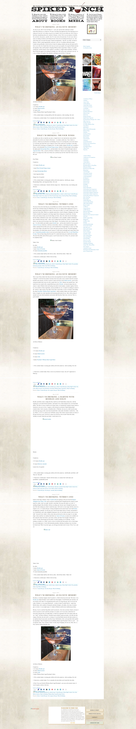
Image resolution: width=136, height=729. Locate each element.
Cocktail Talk (53, 499)
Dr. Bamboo (86, 178)
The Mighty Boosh (87, 146)
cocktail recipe (67, 194)
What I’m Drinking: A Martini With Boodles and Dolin (55, 398)
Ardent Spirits (86, 162)
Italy (51, 129)
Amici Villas (86, 102)
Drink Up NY (86, 183)
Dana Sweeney (86, 110)
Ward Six (85, 149)
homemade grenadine (42, 250)
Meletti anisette (41, 108)
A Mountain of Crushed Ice (89, 157)
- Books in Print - (95, 710)
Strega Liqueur (86, 230)
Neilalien (85, 132)
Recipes (53, 129)
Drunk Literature (87, 116)
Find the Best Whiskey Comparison (91, 195)
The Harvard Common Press (89, 143)
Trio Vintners (86, 246)
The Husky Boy (86, 145)
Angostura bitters (37, 150)
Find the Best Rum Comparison (90, 190)
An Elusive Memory (39, 125)
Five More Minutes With (88, 124)
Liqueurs (51, 390)
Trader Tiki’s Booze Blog (88, 245)
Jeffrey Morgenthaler (87, 203)
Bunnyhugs (85, 170)
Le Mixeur (85, 206)
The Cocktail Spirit (87, 235)
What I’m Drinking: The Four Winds (56, 135)
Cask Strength (86, 171)
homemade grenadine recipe (42, 232)
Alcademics (85, 159)
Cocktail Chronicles (87, 174)
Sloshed (85, 222)
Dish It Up (85, 114)
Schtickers (85, 140)
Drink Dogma (86, 179)
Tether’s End (44, 265)
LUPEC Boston (86, 210)
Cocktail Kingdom (87, 176)
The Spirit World (87, 241)
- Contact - (94, 717)
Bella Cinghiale (86, 46)
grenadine (76, 264)
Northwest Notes (87, 134)
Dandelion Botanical (87, 111)
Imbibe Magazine (87, 200)
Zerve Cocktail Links (87, 251)
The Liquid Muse (87, 237)
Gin (73, 125)
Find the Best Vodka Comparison (90, 194)
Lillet (39, 110)
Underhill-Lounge (87, 248)
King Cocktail (86, 205)
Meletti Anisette (36, 127)
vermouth (52, 490)
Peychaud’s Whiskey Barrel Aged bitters (47, 291)
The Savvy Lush (86, 240)
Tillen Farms (86, 148)
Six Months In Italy (87, 48)
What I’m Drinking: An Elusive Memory (55, 27)
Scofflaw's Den (86, 221)
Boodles (54, 223)
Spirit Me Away (86, 227)
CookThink (85, 108)
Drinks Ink (85, 186)
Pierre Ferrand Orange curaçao (51, 147)
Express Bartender (87, 187)
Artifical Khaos (86, 103)
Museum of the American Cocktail (90, 214)
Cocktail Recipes (59, 125)
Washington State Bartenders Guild (91, 249)
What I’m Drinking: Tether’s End (55, 204)
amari (36, 264)
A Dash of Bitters (87, 155)
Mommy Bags (86, 130)
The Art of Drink (87, 232)
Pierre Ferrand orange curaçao (56, 195)
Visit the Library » (97, 92)
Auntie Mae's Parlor (87, 105)
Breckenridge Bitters (45, 149)
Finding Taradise (87, 122)
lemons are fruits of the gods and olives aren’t (42, 488)
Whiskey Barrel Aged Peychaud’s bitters (56, 127)
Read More (72, 723)
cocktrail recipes (58, 585)
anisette (45, 386)
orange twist (46, 195)
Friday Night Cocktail (68, 125)
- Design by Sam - (95, 722)
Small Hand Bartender (88, 224)
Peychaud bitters (46, 388)
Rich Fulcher (86, 137)
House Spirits (86, 198)
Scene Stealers (86, 138)
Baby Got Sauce (86, 163)
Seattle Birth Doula (87, 141)
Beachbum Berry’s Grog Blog (89, 165)
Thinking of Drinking (88, 243)
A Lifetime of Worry (87, 98)
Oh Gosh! (85, 216)
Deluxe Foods (86, 113)
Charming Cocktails (87, 173)
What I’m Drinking (44, 127)
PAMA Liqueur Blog (87, 217)
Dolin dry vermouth (42, 464)
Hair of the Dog (86, 197)
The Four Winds (65, 195)
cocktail (54, 125)
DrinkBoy (85, 184)
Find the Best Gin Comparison (90, 189)
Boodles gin (41, 106)
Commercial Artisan (87, 106)
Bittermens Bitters (87, 167)
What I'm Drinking (59, 129)
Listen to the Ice (86, 208)
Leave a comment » (37, 121)
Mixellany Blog (86, 213)
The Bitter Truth (86, 233)
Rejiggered (85, 219)
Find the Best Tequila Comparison (90, 192)
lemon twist (74, 486)
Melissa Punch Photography (89, 129)
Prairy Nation (86, 135)
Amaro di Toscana (37, 225)
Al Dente (85, 100)
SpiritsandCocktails (87, 229)
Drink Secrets (86, 181)
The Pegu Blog (86, 238)
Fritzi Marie (86, 126)
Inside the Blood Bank (88, 202)
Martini (53, 488)
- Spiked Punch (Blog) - (94, 713)
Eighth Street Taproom (88, 118)
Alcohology (86, 160)
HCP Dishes (86, 127)
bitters (45, 125)
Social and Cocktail (87, 225)
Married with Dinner (87, 211)
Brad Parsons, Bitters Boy (88, 168)
